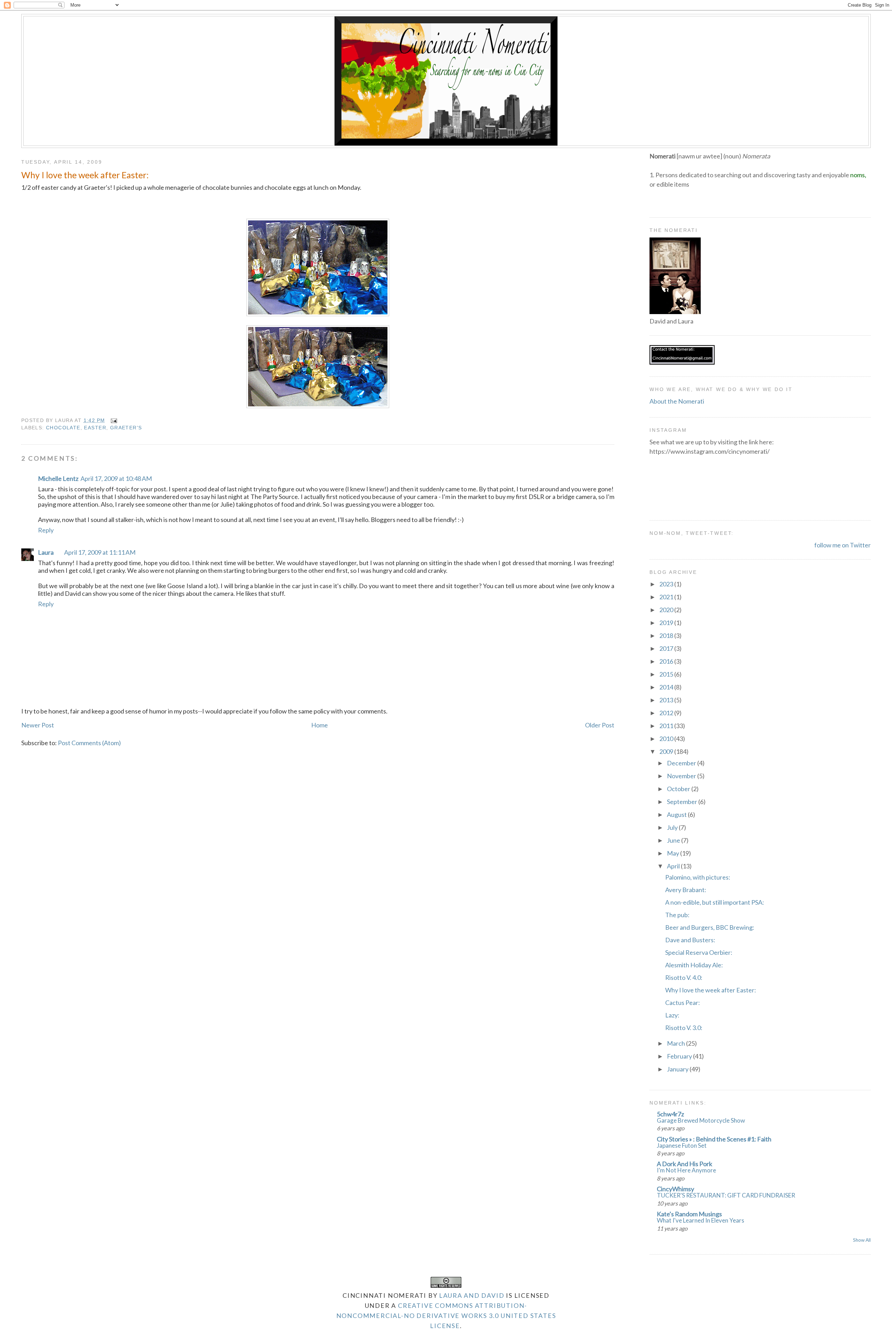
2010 (666, 738)
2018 (666, 635)
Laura (46, 552)
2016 (666, 661)
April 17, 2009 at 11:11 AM (100, 552)
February (680, 1056)
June (674, 840)
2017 (666, 648)
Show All (862, 1240)
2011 (666, 726)
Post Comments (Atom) (89, 743)
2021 (666, 597)
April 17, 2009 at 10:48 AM (116, 478)
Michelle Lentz (58, 478)
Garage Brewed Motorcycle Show (701, 1120)
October (679, 789)
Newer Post (37, 725)
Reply (46, 530)
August (677, 814)
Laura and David (471, 1295)
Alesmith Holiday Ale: (694, 965)
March (676, 1043)
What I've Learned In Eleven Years (700, 1220)
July (673, 827)
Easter (95, 427)
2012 (666, 713)
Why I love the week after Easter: (85, 175)
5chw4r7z (670, 1114)
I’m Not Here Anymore (686, 1170)
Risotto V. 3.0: (683, 1027)
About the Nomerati (676, 401)
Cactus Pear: (682, 1002)
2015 (666, 674)
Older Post (599, 725)
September (682, 801)
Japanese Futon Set (682, 1145)
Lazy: (672, 1015)
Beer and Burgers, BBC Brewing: (709, 927)
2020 (666, 610)
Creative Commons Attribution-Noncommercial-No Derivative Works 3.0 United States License (446, 1315)
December (682, 763)
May (673, 853)
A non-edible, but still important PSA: (714, 902)
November (682, 776)
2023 (666, 584)
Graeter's (126, 427)
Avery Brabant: (685, 890)
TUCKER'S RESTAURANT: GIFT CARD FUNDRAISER (726, 1195)
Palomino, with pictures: (697, 877)
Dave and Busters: (690, 940)
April (674, 866)
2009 (666, 751)
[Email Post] (112, 420)
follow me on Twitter (842, 545)
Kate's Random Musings (689, 1214)
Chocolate (63, 427)
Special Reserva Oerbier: (698, 952)
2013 (666, 700)
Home (319, 725)
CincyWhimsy (675, 1189)
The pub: (677, 915)
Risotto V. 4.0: (683, 977)
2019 (666, 622)
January (678, 1069)
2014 (666, 687)
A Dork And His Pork (684, 1164)
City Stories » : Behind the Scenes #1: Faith (714, 1139)
